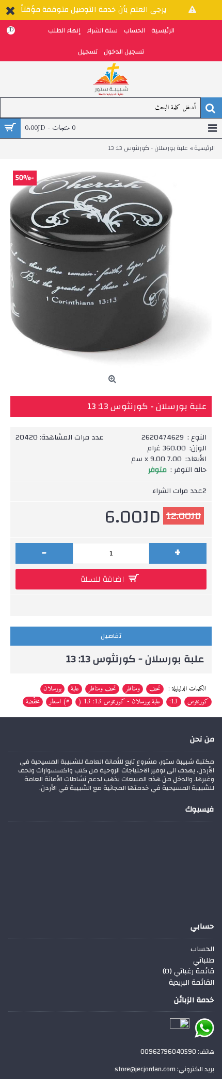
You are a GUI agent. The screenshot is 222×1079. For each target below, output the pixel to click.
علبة (75, 689)
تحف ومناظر (102, 689)
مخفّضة (33, 702)
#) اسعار (59, 702)
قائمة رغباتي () (188, 972)
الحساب (202, 950)
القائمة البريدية (191, 983)
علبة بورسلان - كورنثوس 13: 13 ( (119, 702)
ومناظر (132, 689)
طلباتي (203, 961)
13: (173, 702)
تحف (155, 689)
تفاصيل (111, 636)
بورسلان (52, 689)
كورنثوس (198, 702)
